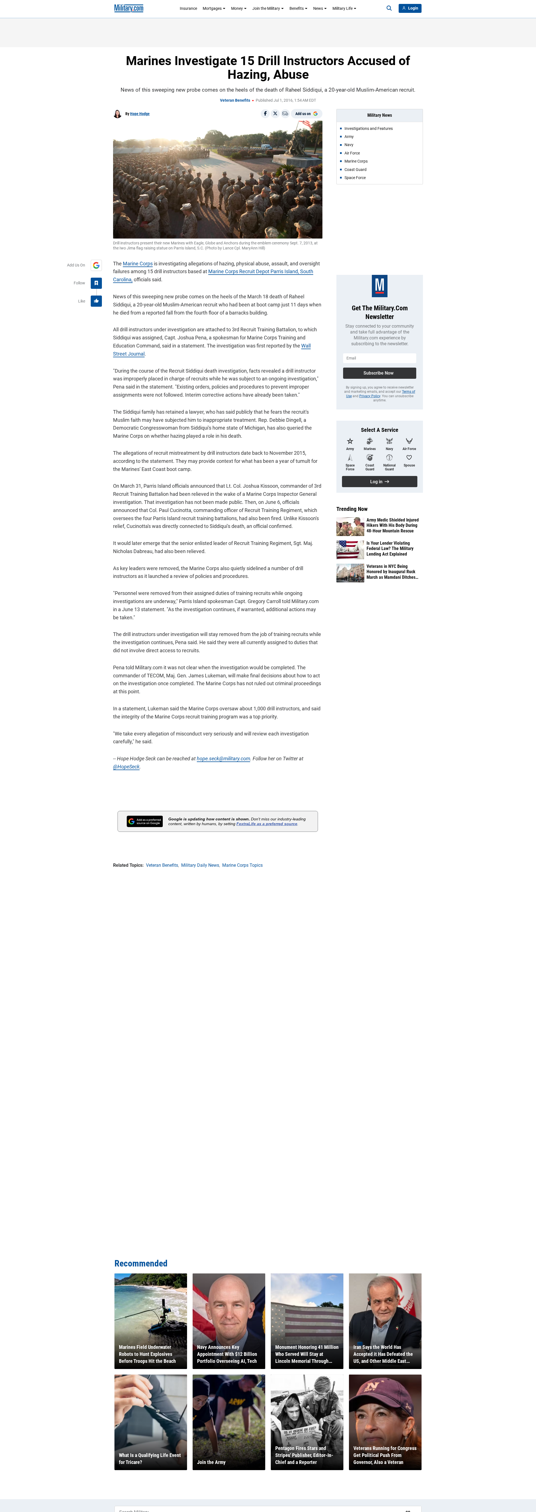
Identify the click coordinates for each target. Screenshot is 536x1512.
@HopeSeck (126, 767)
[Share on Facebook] (265, 113)
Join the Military (266, 8)
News (318, 8)
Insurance (188, 8)
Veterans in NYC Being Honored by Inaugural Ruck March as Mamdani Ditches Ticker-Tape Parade (391, 572)
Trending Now (352, 509)
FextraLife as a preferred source (266, 824)
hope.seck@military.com (223, 758)
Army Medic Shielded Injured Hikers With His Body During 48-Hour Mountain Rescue (393, 525)
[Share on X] (275, 113)
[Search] (389, 8)
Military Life (342, 8)
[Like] (96, 301)
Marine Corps (138, 263)
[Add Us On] (96, 265)
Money (237, 8)
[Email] (285, 113)
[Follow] (96, 283)
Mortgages (212, 8)
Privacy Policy (369, 396)
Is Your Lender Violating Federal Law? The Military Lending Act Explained (390, 548)
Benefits (296, 8)
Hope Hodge (140, 113)
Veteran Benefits (235, 100)
